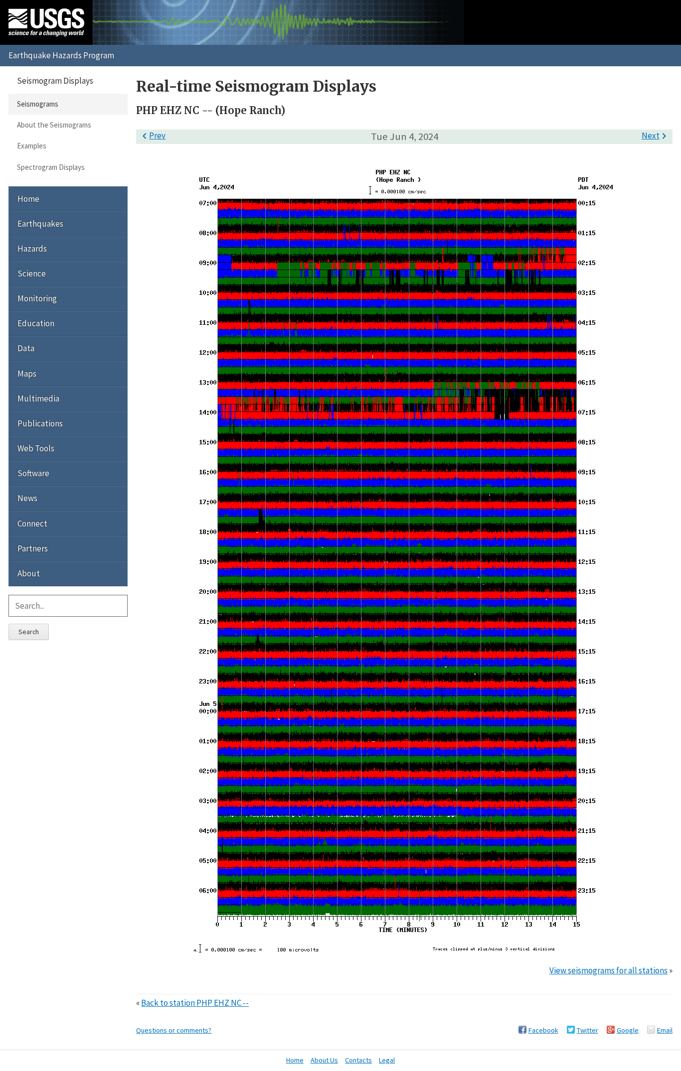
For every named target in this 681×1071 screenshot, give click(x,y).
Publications (40, 423)
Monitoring (37, 298)
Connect (32, 523)
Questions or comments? (173, 1030)
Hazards (32, 248)
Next (656, 135)
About (28, 573)
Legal (387, 1060)
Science (31, 273)
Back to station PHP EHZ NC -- (195, 1002)
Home (28, 198)
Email (665, 1030)
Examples (31, 145)
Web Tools (35, 448)
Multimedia (38, 398)
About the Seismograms (54, 125)
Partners (32, 548)
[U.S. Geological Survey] (46, 22)
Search (28, 631)
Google (628, 1030)
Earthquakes (40, 223)
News (27, 498)
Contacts (358, 1060)
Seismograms (37, 104)
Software (33, 473)
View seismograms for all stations (608, 970)
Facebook (543, 1030)
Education (35, 323)
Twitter (587, 1030)
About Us (324, 1060)
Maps (26, 373)
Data (25, 348)
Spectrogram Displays (51, 167)
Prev (152, 135)
